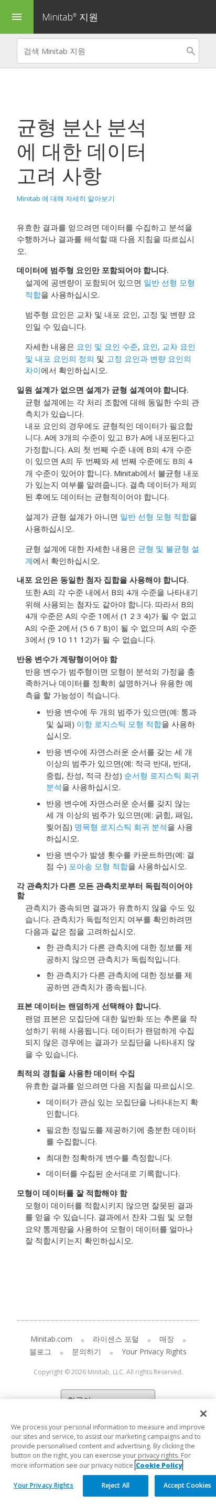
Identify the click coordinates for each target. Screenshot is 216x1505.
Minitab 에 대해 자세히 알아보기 (66, 198)
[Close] (203, 1413)
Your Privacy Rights (43, 1485)
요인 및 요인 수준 (107, 346)
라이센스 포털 (116, 1339)
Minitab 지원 (70, 16)
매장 (166, 1339)
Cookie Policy (159, 1465)
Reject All (115, 1485)
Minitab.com (51, 1339)
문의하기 (86, 1351)
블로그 (40, 1351)
